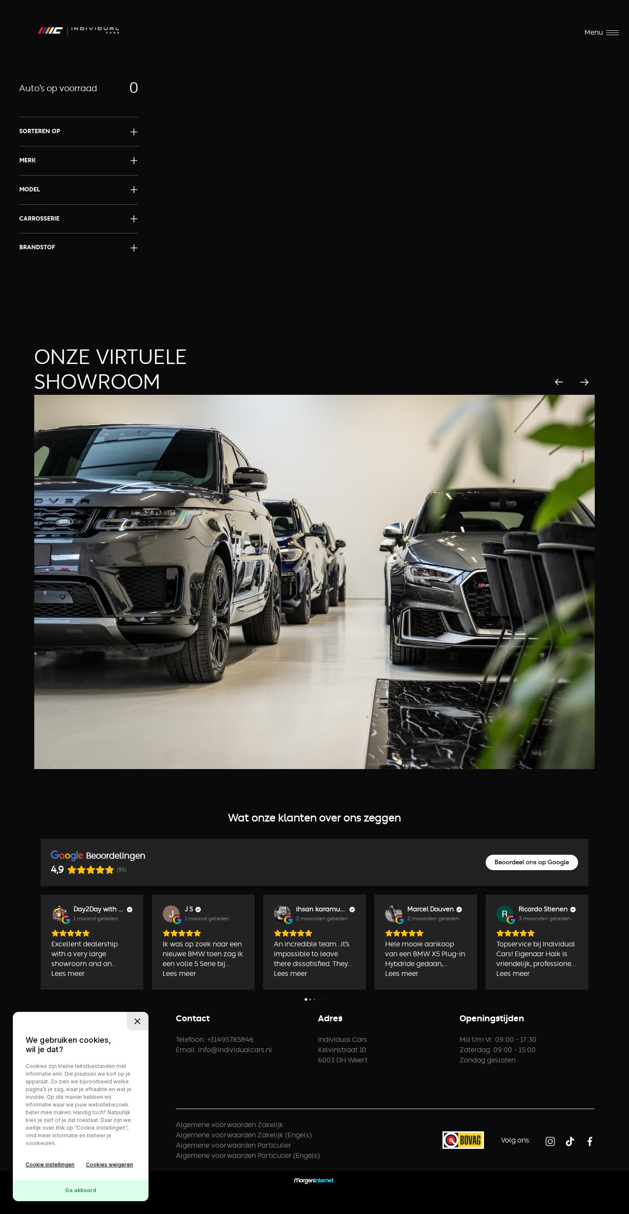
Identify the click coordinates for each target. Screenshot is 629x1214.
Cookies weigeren (109, 1164)
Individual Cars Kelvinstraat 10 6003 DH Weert (343, 1050)
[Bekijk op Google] (59, 913)
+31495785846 (230, 1040)
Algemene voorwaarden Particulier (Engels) (248, 1156)
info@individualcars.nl (235, 1050)
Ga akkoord (80, 1190)
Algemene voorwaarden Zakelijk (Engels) (244, 1135)
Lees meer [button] (68, 974)
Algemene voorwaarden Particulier (233, 1145)
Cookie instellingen (50, 1164)
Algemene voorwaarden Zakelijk (229, 1125)
